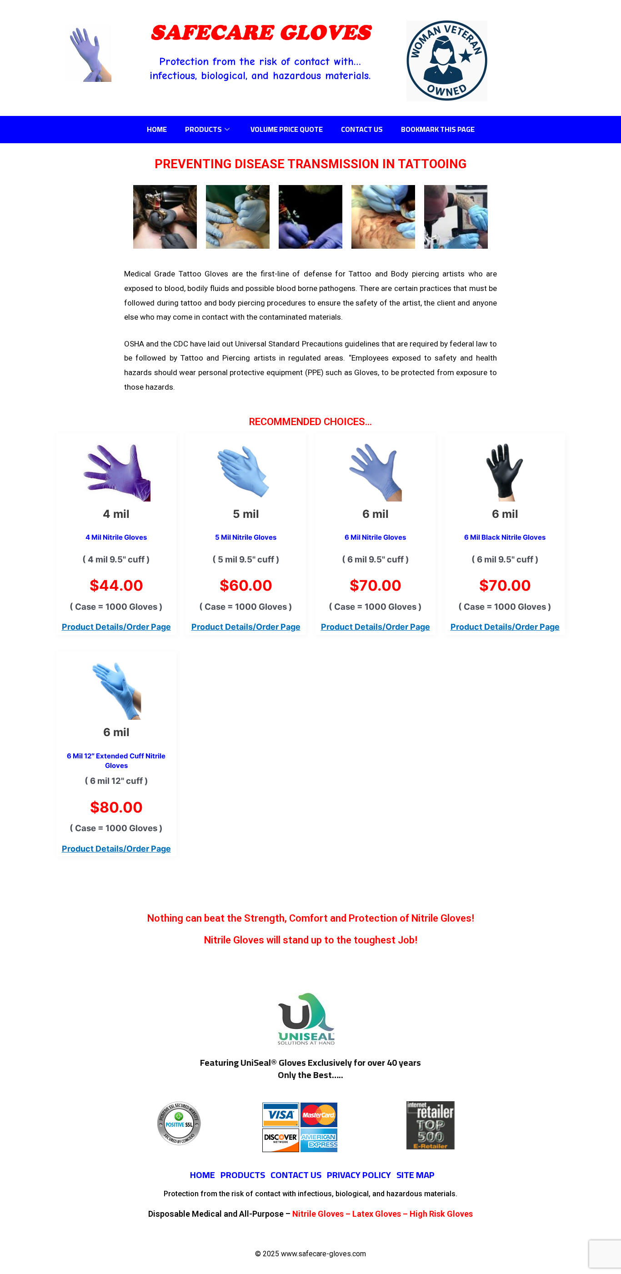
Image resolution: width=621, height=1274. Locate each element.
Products (203, 129)
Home (157, 129)
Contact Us (362, 129)
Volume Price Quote (286, 129)
